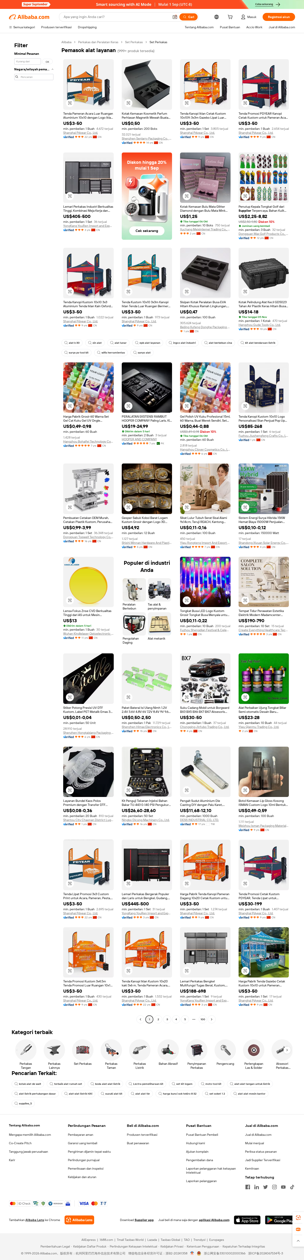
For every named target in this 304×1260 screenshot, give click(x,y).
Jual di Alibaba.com (258, 1134)
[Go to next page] (212, 1019)
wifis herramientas (113, 352)
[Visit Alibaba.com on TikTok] (292, 1187)
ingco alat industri (184, 342)
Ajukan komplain (197, 1151)
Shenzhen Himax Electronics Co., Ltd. (147, 727)
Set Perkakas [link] (158, 42)
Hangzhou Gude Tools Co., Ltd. (260, 325)
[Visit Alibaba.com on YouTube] (283, 1187)
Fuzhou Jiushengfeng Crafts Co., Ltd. (264, 435)
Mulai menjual (254, 1143)
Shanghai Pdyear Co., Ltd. (80, 132)
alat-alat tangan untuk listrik (252, 1083)
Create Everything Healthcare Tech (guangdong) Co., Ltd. (264, 630)
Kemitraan (252, 1168)
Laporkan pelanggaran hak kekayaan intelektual (211, 1170)
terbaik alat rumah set (68, 1083)
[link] (298, 1217)
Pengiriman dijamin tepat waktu (89, 1151)
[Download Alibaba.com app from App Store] (247, 1219)
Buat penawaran (138, 1143)
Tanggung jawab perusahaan (28, 1151)
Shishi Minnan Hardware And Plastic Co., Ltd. (147, 543)
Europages (216, 1240)
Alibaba (66, 42)
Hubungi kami (195, 1143)
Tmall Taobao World (130, 1240)
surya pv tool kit (79, 352)
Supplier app (144, 1220)
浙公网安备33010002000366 (224, 1253)
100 (203, 1019)
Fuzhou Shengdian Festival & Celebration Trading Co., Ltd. (205, 630)
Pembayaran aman (80, 1134)
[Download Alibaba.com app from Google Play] (280, 1219)
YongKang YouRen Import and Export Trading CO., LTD (88, 226)
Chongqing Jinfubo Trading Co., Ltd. (204, 727)
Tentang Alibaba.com (24, 1125)
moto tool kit (213, 1083)
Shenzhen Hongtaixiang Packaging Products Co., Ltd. (88, 732)
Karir (12, 1160)
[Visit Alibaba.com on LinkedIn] (256, 1187)
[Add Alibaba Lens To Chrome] (79, 1219)
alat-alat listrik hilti (80, 1093)
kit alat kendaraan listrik (260, 342)
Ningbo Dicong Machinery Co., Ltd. (146, 820)
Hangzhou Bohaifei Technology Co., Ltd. (88, 441)
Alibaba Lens (34, 1220)
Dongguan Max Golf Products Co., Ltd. (264, 234)
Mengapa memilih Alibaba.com (30, 1134)
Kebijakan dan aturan (82, 1177)
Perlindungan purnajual (83, 1160)
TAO (187, 1240)
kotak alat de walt (30, 1083)
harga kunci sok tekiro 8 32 (180, 1093)
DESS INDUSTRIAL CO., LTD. (199, 820)
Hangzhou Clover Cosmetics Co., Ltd (205, 449)
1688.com (106, 1240)
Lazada (152, 1240)
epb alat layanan (150, 342)
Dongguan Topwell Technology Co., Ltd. (88, 537)
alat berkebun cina (220, 342)
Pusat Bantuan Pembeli (202, 1134)
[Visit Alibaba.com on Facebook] (247, 1187)
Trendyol (199, 1240)
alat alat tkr (142, 1093)
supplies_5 (25, 1103)
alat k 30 (74, 342)
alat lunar (121, 342)
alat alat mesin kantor (251, 1093)
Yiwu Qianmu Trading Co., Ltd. (259, 727)
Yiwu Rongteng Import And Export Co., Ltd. (205, 543)
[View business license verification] (192, 1253)
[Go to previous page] (140, 1019)
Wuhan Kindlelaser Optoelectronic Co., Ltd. (88, 633)
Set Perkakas (134, 42)
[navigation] (34, 531)
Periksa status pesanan (261, 1151)
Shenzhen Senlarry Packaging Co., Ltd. (147, 138)
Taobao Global (170, 1240)
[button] (175, 17)
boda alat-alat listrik (107, 1083)
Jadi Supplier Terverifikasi (262, 1160)
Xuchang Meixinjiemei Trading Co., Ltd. (205, 229)
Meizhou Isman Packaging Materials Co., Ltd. (264, 825)
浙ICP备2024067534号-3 (265, 1253)
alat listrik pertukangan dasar (37, 1093)
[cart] (231, 17)
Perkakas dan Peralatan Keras (98, 42)
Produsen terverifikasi (142, 1134)
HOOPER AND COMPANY (139, 439)
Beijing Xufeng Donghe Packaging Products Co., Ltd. (205, 327)
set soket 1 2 (217, 1093)
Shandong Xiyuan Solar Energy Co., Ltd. (264, 543)
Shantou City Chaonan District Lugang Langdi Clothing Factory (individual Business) (88, 820)
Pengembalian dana (199, 1160)
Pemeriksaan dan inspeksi (85, 1168)
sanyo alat (144, 352)
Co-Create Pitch (20, 1143)
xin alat (97, 342)
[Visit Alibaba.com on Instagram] (274, 1187)
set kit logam (184, 1083)
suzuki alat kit (113, 1093)
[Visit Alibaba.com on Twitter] (265, 1187)
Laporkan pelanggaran (201, 1181)
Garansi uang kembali (82, 1143)
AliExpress (88, 1240)
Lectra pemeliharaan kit (148, 1083)
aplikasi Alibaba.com (214, 1220)
